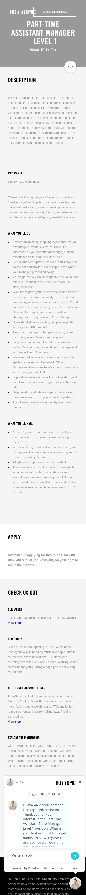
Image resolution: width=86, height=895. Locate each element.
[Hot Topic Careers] (23, 12)
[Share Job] (70, 67)
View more (15, 622)
